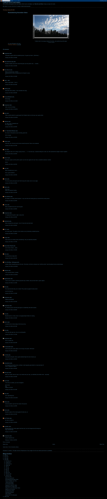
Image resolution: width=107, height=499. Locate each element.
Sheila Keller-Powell (8, 245)
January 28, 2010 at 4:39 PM (11, 208)
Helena (5, 401)
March (7, 472)
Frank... (5, 80)
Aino (5, 330)
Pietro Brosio (7, 69)
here (19, 43)
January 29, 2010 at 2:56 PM (11, 368)
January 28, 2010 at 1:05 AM (11, 65)
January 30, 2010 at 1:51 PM (11, 414)
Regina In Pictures (9, 387)
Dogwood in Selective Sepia (11, 485)
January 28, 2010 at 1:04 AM (11, 57)
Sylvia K (6, 157)
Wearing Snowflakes (9, 492)
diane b (5, 322)
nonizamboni (7, 363)
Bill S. (5, 229)
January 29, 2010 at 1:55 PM (11, 359)
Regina (5, 187)
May (7, 469)
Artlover (6, 141)
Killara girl (6, 372)
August (7, 465)
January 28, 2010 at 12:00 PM (11, 109)
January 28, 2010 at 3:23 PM (11, 200)
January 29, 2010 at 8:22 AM (11, 342)
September (8, 463)
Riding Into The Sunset (10, 489)
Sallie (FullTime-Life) (8, 61)
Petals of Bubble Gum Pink (11, 480)
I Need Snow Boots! (9, 482)
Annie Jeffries (7, 196)
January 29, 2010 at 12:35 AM (11, 274)
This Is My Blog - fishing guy (10, 262)
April (7, 471)
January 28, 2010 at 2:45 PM (11, 153)
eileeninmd (6, 221)
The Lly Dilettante (8, 96)
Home (53, 444)
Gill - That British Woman (9, 130)
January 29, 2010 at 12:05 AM (11, 266)
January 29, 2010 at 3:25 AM (11, 301)
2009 (5, 496)
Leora (5, 149)
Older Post (102, 444)
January (7, 475)
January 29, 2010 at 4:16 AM (11, 318)
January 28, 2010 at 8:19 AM (11, 84)
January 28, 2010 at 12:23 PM (11, 117)
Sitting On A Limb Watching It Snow (12, 487)
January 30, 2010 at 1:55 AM (11, 376)
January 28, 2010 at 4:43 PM (11, 217)
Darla (5, 254)
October (7, 462)
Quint (5, 113)
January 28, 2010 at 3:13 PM (11, 183)
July (7, 466)
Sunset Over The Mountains (11, 495)
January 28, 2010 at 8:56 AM (11, 92)
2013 (5, 455)
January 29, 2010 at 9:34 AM (11, 350)
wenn (5, 393)
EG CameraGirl (7, 346)
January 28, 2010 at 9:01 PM (11, 258)
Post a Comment (6, 442)
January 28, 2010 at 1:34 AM (11, 76)
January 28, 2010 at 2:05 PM (11, 126)
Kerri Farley (6, 418)
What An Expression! (9, 478)
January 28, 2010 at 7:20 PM (11, 233)
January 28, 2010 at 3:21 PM (11, 192)
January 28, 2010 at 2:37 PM (11, 145)
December (8, 461)
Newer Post (5, 444)
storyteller (6, 426)
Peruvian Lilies (8, 476)
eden (5, 168)
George (5, 237)
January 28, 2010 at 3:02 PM (11, 164)
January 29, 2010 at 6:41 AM (11, 326)
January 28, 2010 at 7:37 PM (11, 241)
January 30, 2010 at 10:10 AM (11, 397)
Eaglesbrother (7, 278)
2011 (5, 458)
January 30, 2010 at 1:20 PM (11, 405)
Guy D (5, 380)
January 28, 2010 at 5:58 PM (11, 225)
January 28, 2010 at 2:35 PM (11, 137)
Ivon (5, 313)
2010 (5, 459)
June (7, 468)
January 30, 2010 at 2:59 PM (11, 422)
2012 (5, 456)
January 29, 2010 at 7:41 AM (11, 334)
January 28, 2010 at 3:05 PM (11, 174)
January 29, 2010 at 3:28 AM (11, 309)
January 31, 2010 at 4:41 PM (11, 431)
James (5, 178)
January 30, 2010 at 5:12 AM (11, 389)
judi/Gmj (6, 88)
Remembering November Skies (11, 479)
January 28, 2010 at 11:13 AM (11, 101)
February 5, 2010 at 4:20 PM (11, 440)
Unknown (6, 121)
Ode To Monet (8, 493)
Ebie (5, 286)
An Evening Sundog (9, 483)
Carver (5, 204)
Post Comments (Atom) (14, 447)
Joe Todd (6, 354)
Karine (5, 410)
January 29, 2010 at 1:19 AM (11, 293)
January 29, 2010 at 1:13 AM (11, 282)
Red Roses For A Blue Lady (11, 486)
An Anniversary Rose (9, 490)
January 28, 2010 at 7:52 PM (11, 250)
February (8, 473)
